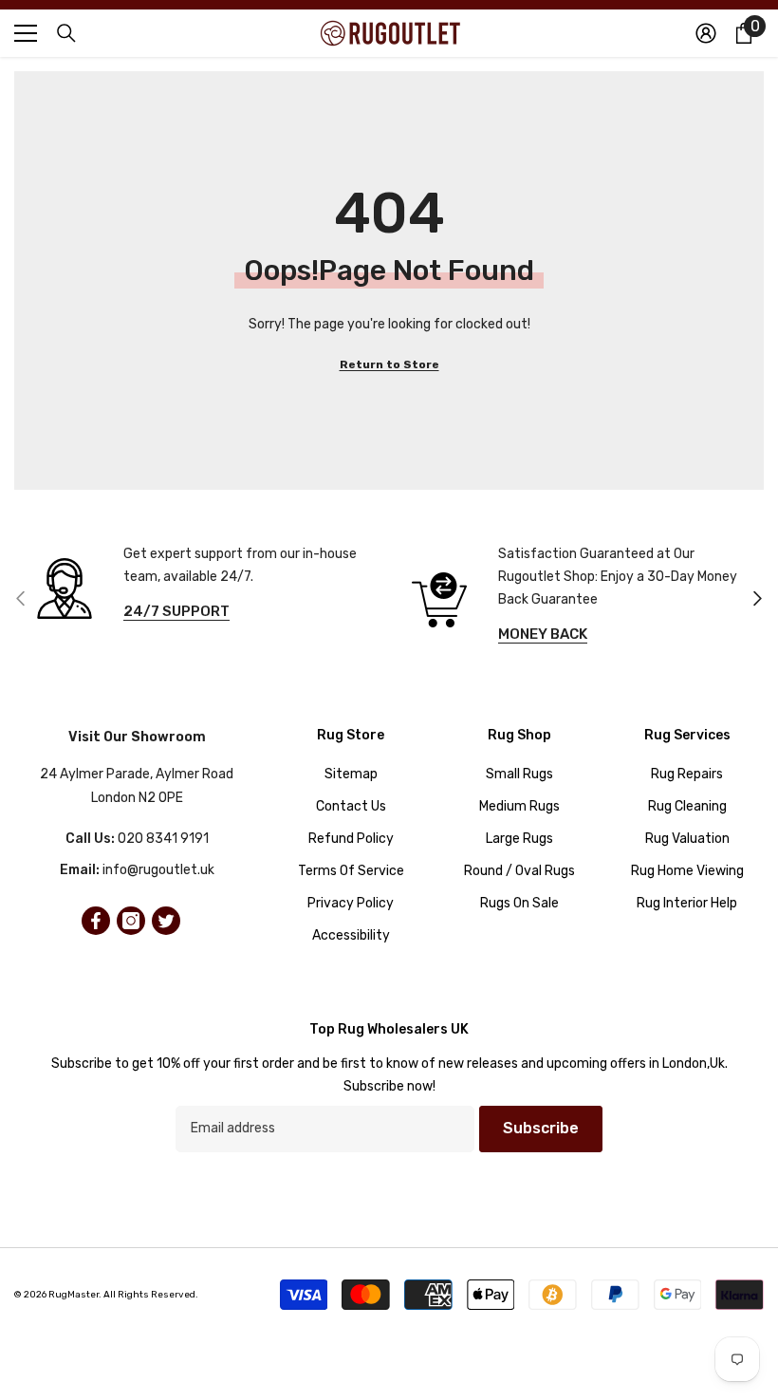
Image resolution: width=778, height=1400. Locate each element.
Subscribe (541, 1128)
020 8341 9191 (163, 839)
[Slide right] (756, 599)
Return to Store (389, 364)
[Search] (66, 33)
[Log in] (706, 33)
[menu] (25, 33)
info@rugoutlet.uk (158, 870)
